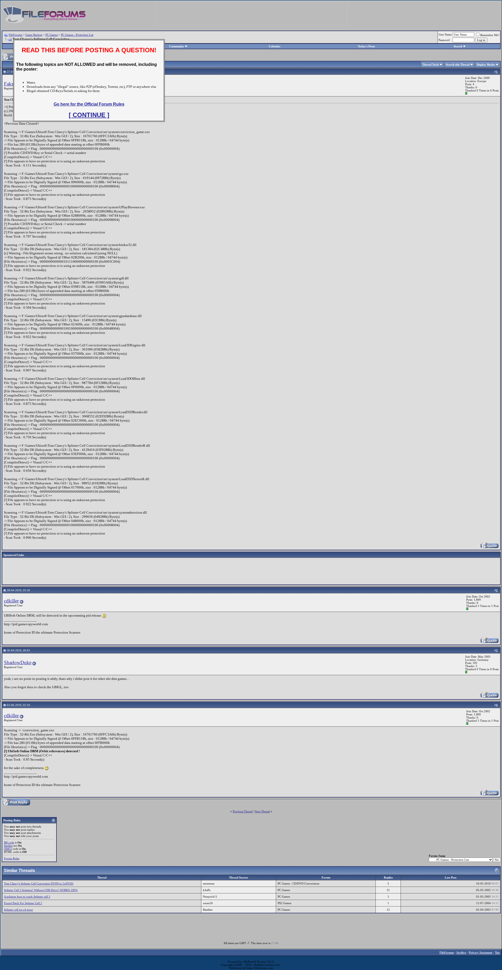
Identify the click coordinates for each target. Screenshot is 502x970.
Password (444, 40)
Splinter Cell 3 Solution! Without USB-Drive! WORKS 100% (41, 890)
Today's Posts (366, 46)
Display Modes (486, 64)
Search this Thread (458, 64)
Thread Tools (430, 64)
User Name (445, 34)
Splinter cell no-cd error (18, 909)
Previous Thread (243, 811)
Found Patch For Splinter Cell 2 (23, 903)
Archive (461, 952)
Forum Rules (11, 858)
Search (458, 46)
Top (497, 952)
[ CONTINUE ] (89, 114)
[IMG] (8, 848)
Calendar (275, 46)
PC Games (51, 34)
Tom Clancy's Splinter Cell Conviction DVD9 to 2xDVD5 (38, 883)
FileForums (15, 34)
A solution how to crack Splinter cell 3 (27, 896)
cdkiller (11, 601)
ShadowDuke (17, 662)
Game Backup (33, 34)
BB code (9, 842)
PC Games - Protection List (77, 34)
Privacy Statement (480, 952)
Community (176, 46)
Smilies (8, 845)
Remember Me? (489, 35)
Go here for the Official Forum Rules (89, 104)
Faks (8, 84)
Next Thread (262, 811)
